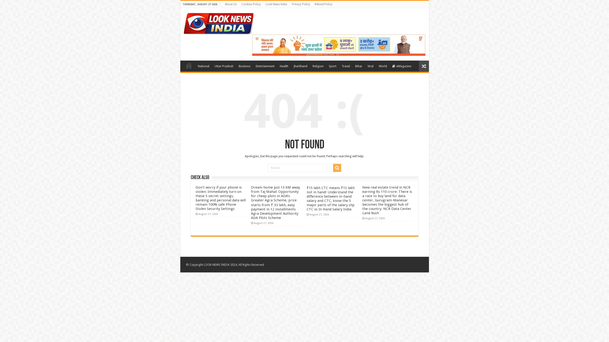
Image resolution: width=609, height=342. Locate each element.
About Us (231, 4)
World (383, 66)
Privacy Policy (301, 4)
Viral (370, 66)
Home (189, 66)
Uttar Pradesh (224, 66)
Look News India (276, 4)
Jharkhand (300, 66)
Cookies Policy (251, 4)
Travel (346, 66)
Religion (318, 66)
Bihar (358, 66)
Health (284, 66)
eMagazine (403, 66)
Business (244, 66)
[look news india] (218, 22)
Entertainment (265, 66)
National (203, 66)
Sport (332, 66)
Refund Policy (323, 4)
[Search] (337, 168)
